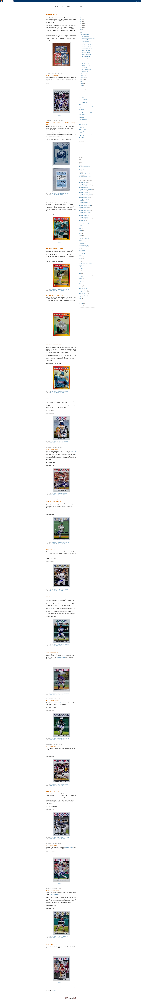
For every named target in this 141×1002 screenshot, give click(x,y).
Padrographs (81, 122)
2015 (81, 19)
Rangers (63, 838)
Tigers (80, 298)
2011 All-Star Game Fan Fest (84, 222)
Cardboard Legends (82, 107)
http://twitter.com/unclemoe (84, 163)
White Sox (63, 116)
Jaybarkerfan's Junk (82, 114)
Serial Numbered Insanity (84, 126)
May (82, 85)
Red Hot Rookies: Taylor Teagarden (55, 201)
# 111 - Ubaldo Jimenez (52, 701)
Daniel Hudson (82, 170)
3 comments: (65, 936)
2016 (81, 17)
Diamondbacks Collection (84, 245)
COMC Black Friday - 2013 (84, 238)
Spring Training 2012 (83, 293)
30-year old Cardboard (83, 97)
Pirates (80, 273)
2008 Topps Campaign (83, 187)
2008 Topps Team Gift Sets (84, 214)
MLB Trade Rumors (82, 117)
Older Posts (74, 987)
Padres (62, 590)
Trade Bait (81, 300)
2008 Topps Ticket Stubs (83, 217)
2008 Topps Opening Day (84, 197)
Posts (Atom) (54, 990)
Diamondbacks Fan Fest (83, 246)
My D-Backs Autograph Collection (86, 176)
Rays (80, 280)
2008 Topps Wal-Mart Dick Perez (85, 218)
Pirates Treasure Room (83, 124)
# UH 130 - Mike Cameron (53, 501)
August (82, 79)
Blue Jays (80, 232)
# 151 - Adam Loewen (52, 449)
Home (61, 987)
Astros (80, 228)
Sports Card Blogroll (83, 127)
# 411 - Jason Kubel (51, 845)
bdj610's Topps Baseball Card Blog (86, 106)
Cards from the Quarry (83, 109)
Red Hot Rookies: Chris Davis (54, 344)
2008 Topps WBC (82, 220)
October (83, 75)
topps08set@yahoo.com (83, 161)
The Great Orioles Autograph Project (86, 134)
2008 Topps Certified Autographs (85, 189)
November (83, 73)
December (83, 32)
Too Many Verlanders (83, 135)
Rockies (63, 739)
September (83, 77)
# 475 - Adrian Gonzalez (52, 891)
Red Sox (80, 281)
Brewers (63, 543)
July (82, 81)
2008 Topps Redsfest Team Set (85, 205)
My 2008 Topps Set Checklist (84, 173)
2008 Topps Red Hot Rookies (57, 243)
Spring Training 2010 (83, 290)
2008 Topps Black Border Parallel (85, 185)
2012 (81, 25)
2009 (81, 31)
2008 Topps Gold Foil (83, 195)
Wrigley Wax (81, 137)
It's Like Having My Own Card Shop (86, 112)
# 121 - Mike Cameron (52, 550)
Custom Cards (81, 241)
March (82, 89)
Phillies (80, 271)
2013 (81, 23)
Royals (80, 286)
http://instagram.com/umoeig (84, 166)
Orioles (63, 494)
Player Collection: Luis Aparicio (85, 276)
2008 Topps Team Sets (83, 215)
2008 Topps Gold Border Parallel (85, 194)
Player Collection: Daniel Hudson (85, 275)
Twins (62, 884)
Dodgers (80, 248)
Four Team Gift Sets (51, 14)
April (82, 87)
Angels (62, 785)
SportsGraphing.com (60, 657)
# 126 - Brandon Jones (52, 652)
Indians (80, 255)
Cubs (62, 442)
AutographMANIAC (83, 102)
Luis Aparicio (81, 169)
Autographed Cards (82, 101)
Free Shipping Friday (83, 250)
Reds (80, 283)
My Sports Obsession (83, 119)
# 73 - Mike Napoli (51, 944)
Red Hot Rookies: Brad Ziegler (54, 295)
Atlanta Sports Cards (83, 99)
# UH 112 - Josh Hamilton (53, 792)
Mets (80, 261)
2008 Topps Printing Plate (56, 194)
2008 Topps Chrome (83, 190)
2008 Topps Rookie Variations (85, 210)
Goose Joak (81, 111)
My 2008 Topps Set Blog (70, 6)
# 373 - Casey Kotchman (52, 746)
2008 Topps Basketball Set (84, 184)
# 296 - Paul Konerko (52, 75)
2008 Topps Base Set (55, 116)
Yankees (80, 305)
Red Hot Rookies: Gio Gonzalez (54, 248)
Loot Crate (81, 256)
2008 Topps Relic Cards (83, 207)
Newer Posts (48, 987)
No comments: (65, 115)
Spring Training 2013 (83, 295)
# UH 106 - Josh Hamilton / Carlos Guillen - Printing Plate (60, 123)
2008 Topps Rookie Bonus (56, 645)
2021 (81, 14)
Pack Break (81, 268)
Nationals (80, 265)
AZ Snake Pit (81, 104)
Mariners (80, 258)
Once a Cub (81, 121)
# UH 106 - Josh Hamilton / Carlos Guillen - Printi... (88, 38)
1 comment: (65, 784)
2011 (81, 27)
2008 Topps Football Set (83, 192)
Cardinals (80, 237)
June (82, 83)
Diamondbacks (82, 243)
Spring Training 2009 (83, 288)
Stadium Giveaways (82, 296)
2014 (81, 21)
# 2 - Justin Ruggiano (52, 597)
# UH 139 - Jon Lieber (52, 399)
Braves (62, 694)
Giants (80, 251)
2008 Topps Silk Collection (84, 212)
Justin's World (81, 116)
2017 (81, 16)
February (83, 91)
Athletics (80, 230)
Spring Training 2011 (83, 291)
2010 (81, 29)
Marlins (80, 260)
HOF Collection (82, 253)
